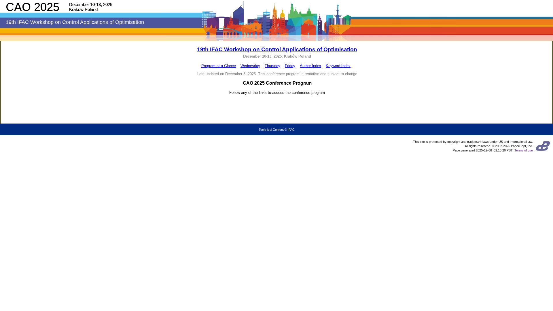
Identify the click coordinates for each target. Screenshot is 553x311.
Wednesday (250, 66)
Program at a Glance (218, 66)
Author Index (310, 66)
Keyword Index (338, 66)
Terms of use (523, 150)
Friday (290, 66)
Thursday (272, 66)
